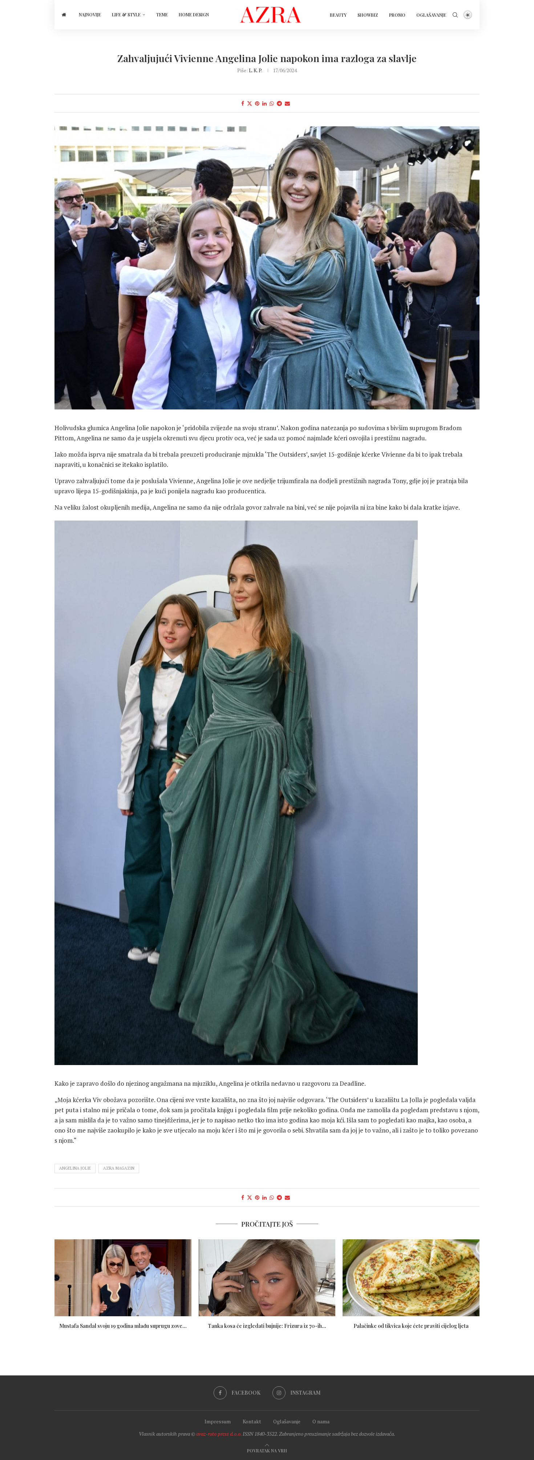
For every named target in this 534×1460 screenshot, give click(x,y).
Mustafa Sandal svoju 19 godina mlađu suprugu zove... (123, 1325)
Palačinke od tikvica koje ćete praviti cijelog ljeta (411, 1325)
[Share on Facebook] (242, 103)
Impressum (218, 1421)
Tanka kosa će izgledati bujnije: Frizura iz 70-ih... (267, 1325)
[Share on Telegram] (279, 103)
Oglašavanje (431, 15)
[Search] (455, 14)
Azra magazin (118, 1168)
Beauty (338, 15)
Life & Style (126, 14)
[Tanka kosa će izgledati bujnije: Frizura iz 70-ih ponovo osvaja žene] (267, 1277)
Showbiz (367, 15)
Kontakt (252, 1421)
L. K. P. (255, 70)
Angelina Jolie (75, 1168)
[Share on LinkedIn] (264, 103)
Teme (162, 14)
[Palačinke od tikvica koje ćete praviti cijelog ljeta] (411, 1277)
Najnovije (90, 14)
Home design (194, 14)
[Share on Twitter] (249, 103)
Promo (397, 15)
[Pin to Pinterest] (257, 103)
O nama (320, 1421)
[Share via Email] (287, 103)
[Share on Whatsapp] (272, 103)
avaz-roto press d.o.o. (219, 1433)
